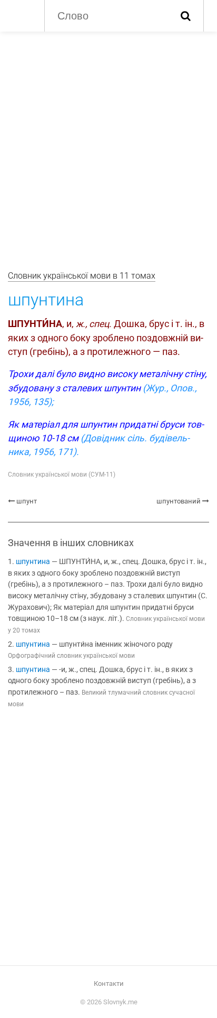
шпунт (26, 501)
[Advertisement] (108, 145)
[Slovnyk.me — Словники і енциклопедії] (20, 14)
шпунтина (33, 561)
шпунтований (178, 501)
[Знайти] (185, 16)
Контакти (109, 983)
